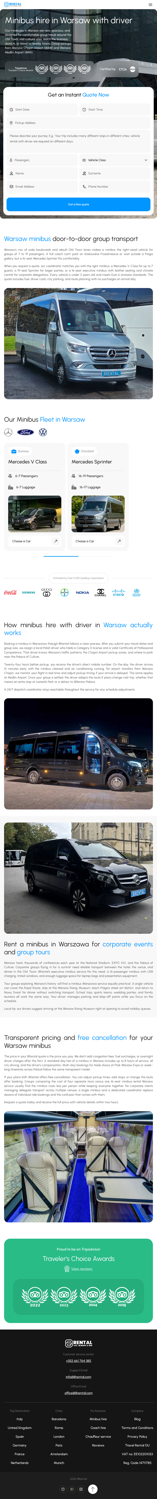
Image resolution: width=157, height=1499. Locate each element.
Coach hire (98, 1428)
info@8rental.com (78, 1377)
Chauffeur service (98, 1437)
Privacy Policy (137, 1437)
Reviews (98, 1445)
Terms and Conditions (137, 1428)
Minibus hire (98, 1419)
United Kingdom (19, 1428)
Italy (20, 1419)
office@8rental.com (79, 1393)
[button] (115, 160)
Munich (59, 1463)
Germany (20, 1445)
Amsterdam (59, 1454)
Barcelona (59, 1419)
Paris (59, 1445)
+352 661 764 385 (78, 1361)
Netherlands (20, 1463)
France (20, 1454)
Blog (137, 1419)
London (59, 1437)
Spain (20, 1437)
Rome (59, 1428)
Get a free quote (78, 204)
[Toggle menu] (150, 4)
